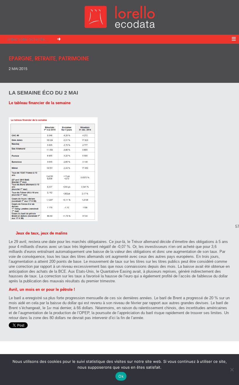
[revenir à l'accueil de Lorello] (120, 26)
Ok (121, 376)
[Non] (232, 369)
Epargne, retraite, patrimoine (49, 58)
